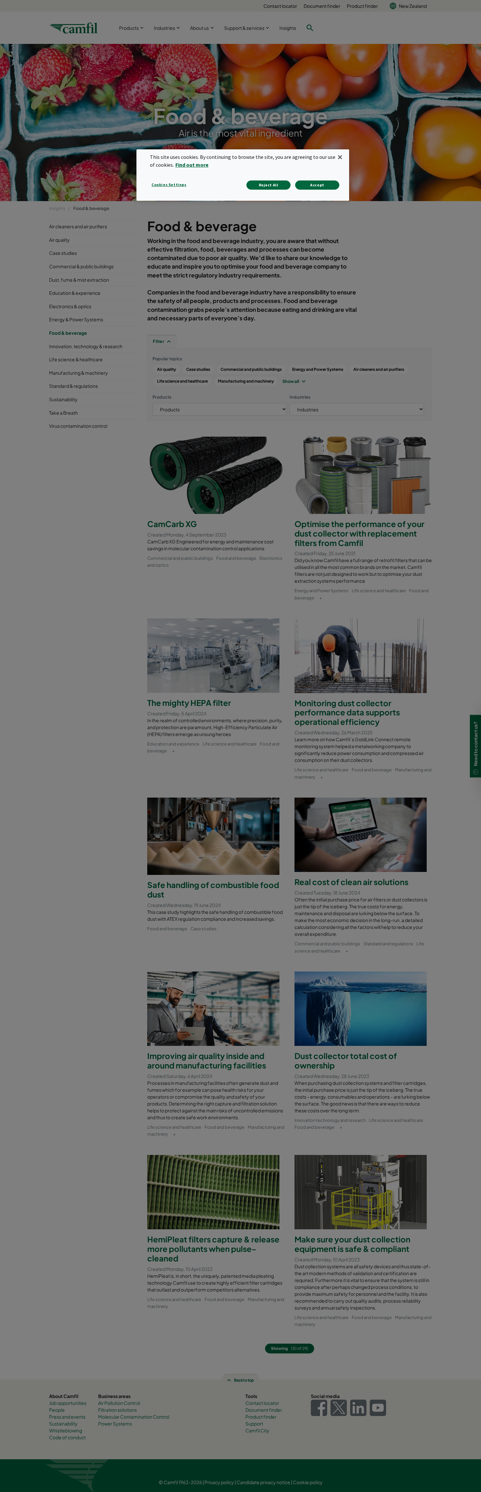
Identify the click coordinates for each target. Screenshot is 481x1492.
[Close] (340, 157)
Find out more (191, 164)
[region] (242, 175)
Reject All (268, 184)
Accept (317, 184)
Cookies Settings (169, 184)
